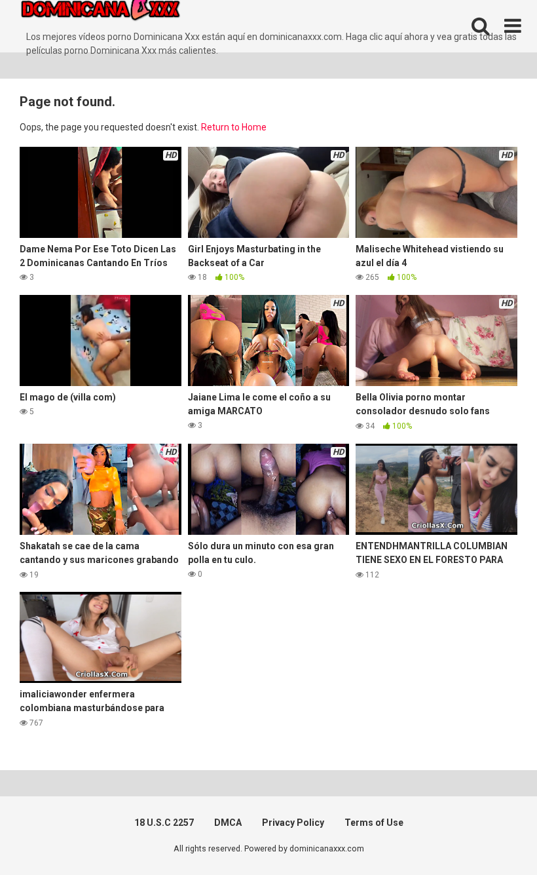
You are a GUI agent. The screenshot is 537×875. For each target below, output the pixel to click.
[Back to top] (493, 835)
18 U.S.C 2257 (164, 822)
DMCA (228, 822)
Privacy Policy (293, 822)
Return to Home (234, 127)
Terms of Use (373, 822)
